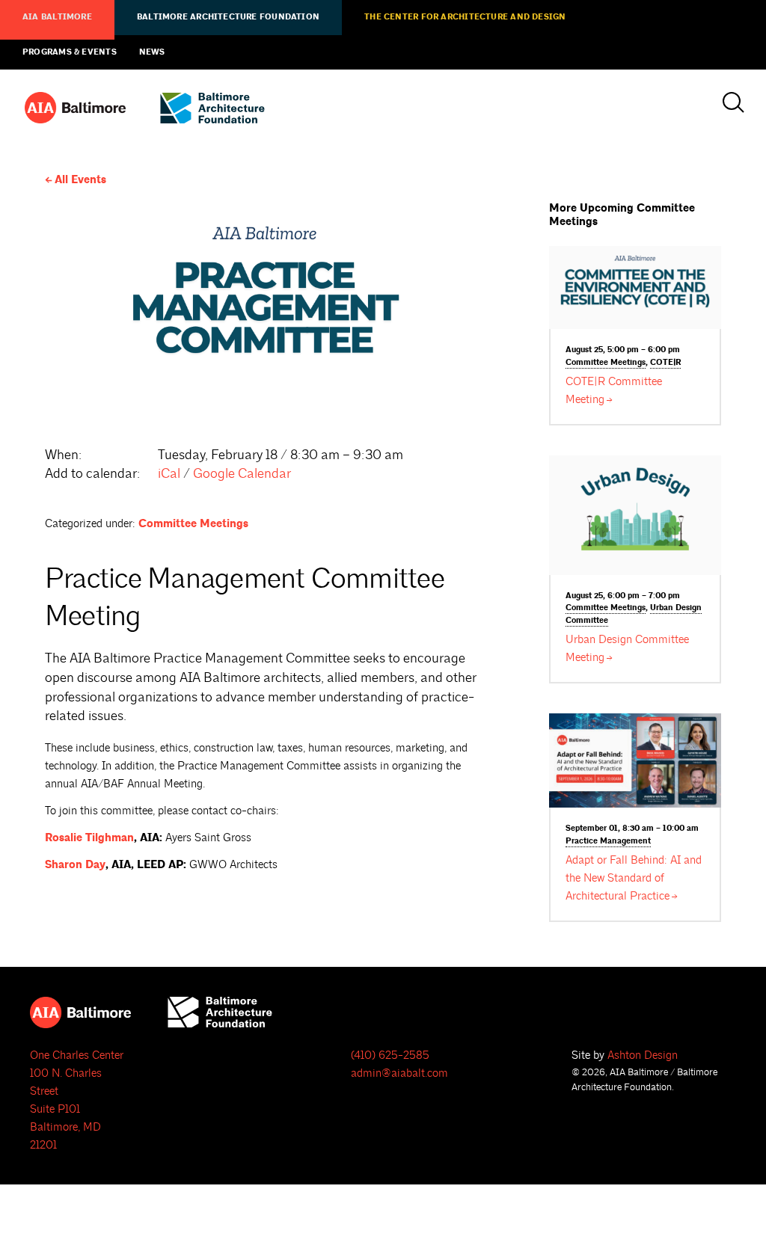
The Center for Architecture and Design (465, 17)
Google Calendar (242, 473)
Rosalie (89, 838)
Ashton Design (642, 1055)
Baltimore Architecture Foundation (228, 17)
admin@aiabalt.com (399, 1073)
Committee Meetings (193, 524)
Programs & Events (69, 52)
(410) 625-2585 (390, 1055)
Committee (606, 362)
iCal (169, 473)
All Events (80, 180)
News (152, 52)
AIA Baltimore (57, 17)
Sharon (75, 865)
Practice (608, 841)
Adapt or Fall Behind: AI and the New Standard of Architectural (634, 878)
